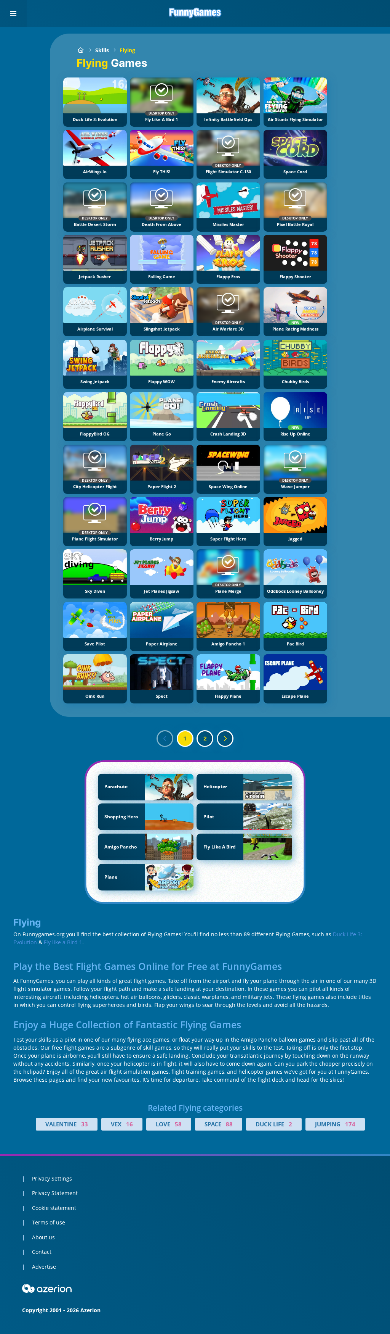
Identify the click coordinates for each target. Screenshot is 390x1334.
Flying (127, 50)
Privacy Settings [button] (52, 1178)
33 (84, 1124)
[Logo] (195, 13)
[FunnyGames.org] (81, 50)
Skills (102, 50)
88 (229, 1124)
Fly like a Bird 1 (63, 942)
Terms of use (48, 1222)
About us (43, 1237)
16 (129, 1124)
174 (350, 1124)
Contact (41, 1251)
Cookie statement (54, 1207)
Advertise (44, 1266)
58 (178, 1124)
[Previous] (165, 738)
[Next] (225, 738)
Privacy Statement (55, 1193)
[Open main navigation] (13, 13)
